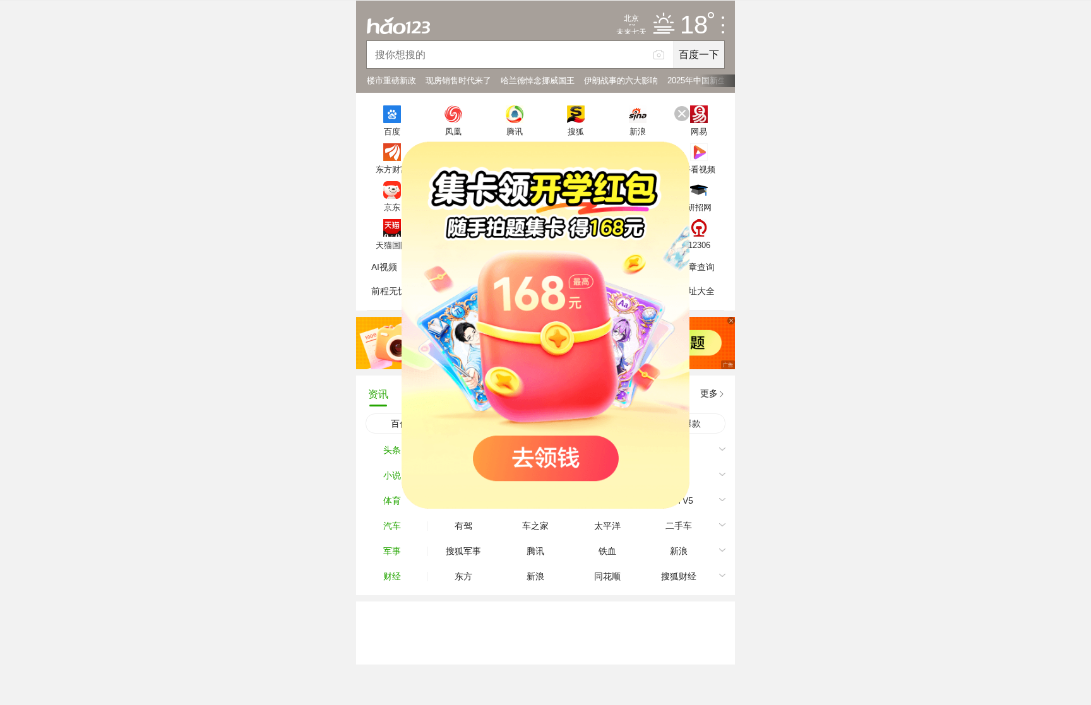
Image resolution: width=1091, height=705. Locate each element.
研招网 (699, 207)
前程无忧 (389, 291)
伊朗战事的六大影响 (621, 80)
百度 (392, 131)
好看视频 (699, 169)
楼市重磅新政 (391, 80)
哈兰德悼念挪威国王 (538, 80)
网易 (699, 131)
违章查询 (697, 267)
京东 (392, 207)
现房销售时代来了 (458, 80)
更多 (709, 393)
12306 (699, 244)
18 (694, 25)
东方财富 (392, 169)
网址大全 (697, 291)
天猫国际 (392, 244)
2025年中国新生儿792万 (711, 80)
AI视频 (384, 267)
